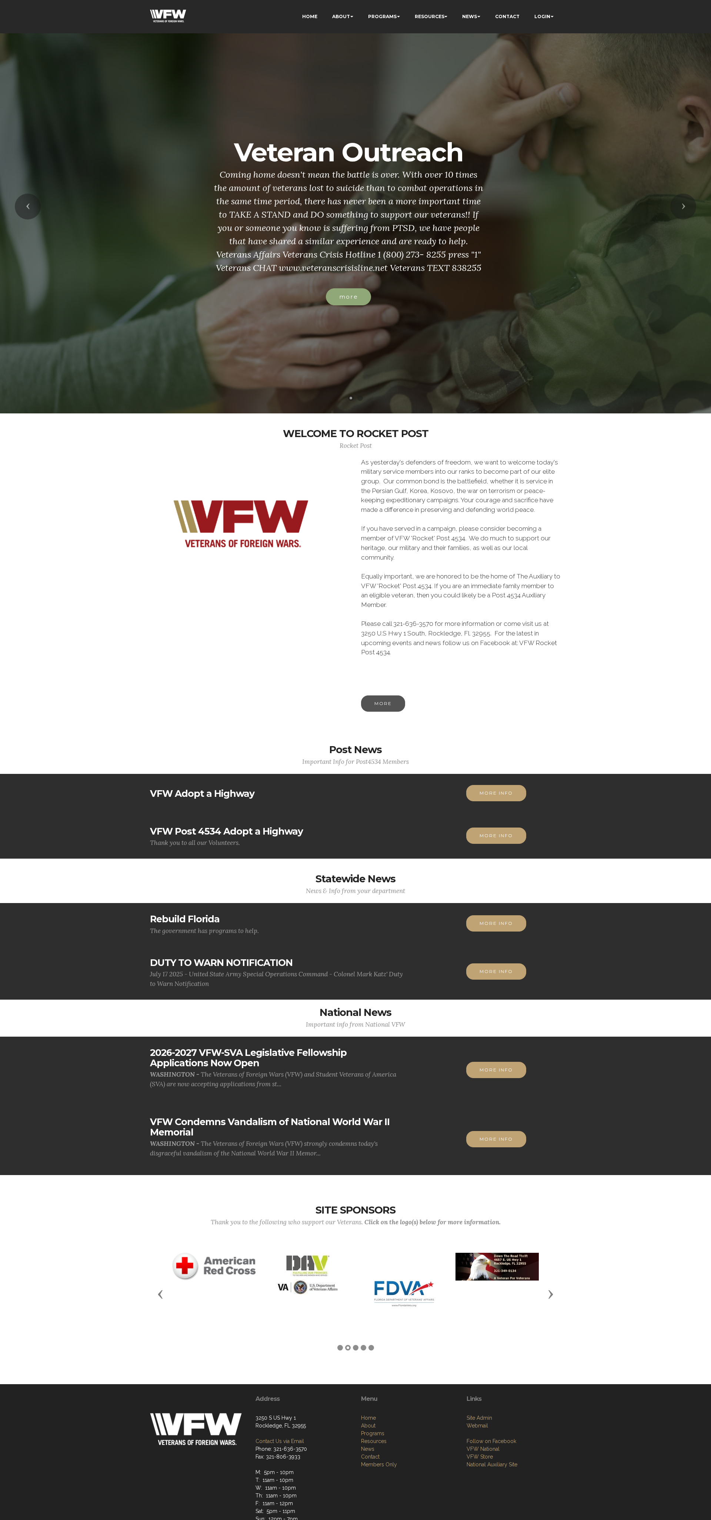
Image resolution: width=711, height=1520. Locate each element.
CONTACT (507, 16)
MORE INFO (496, 793)
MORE (383, 703)
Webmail (477, 1426)
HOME (309, 16)
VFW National (483, 1449)
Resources (374, 1441)
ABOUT (341, 16)
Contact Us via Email (280, 1441)
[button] (28, 206)
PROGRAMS (382, 16)
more (348, 296)
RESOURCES (429, 16)
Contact (370, 1457)
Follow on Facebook (491, 1441)
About (368, 1426)
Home (368, 1418)
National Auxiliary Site (492, 1464)
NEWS (469, 16)
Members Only (379, 1464)
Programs (372, 1433)
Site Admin (479, 1418)
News (367, 1449)
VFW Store (480, 1457)
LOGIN (542, 16)
